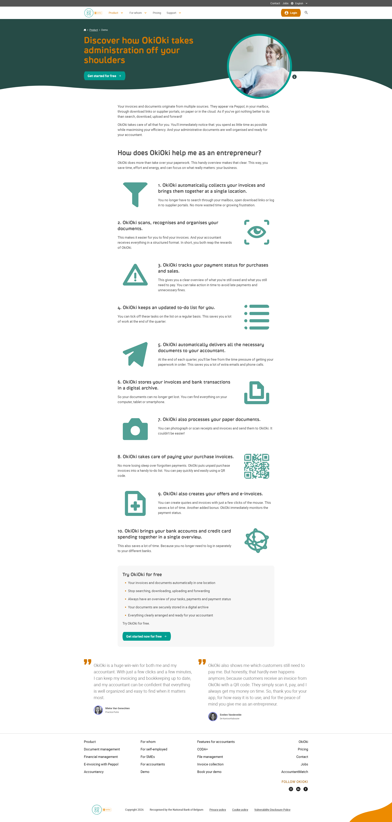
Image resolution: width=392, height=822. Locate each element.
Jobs (285, 3)
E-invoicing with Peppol (101, 764)
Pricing (157, 13)
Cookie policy (240, 809)
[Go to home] (93, 12)
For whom (148, 741)
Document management (102, 749)
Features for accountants (216, 741)
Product (93, 30)
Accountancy (94, 771)
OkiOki (303, 741)
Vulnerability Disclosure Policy (272, 809)
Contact (275, 3)
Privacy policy (217, 809)
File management (210, 756)
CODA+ (202, 749)
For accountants (153, 764)
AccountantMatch (294, 771)
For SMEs (148, 756)
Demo (145, 771)
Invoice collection (210, 764)
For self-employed (154, 749)
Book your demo (209, 771)
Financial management (101, 756)
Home (85, 30)
